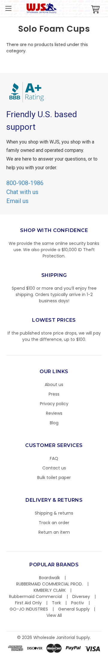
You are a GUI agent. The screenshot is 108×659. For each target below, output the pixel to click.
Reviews (54, 413)
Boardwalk (49, 578)
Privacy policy (54, 404)
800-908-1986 (25, 183)
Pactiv (77, 603)
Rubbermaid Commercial (35, 596)
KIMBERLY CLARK (50, 590)
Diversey (81, 596)
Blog (54, 423)
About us (54, 385)
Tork (56, 603)
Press (54, 394)
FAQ (54, 458)
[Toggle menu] (8, 8)
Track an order (54, 523)
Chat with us (22, 192)
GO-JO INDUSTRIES (29, 609)
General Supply (74, 609)
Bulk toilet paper (54, 477)
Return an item (54, 532)
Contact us (54, 468)
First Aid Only (28, 603)
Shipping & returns (54, 513)
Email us (17, 201)
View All (54, 615)
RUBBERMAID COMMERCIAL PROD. (49, 584)
